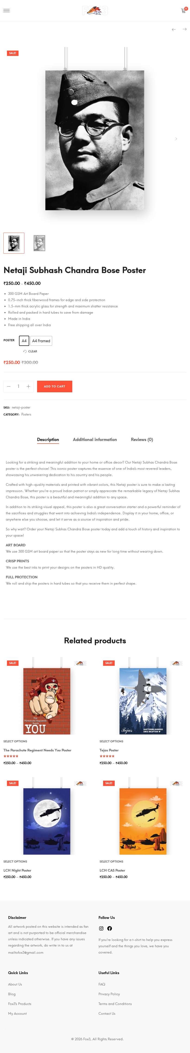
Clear (32, 351)
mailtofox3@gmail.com (25, 952)
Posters (26, 414)
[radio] (24, 340)
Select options (15, 741)
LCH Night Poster (17, 870)
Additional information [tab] (95, 439)
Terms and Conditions (115, 1004)
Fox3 (86, 1039)
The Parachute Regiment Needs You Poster (37, 750)
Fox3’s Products (19, 1004)
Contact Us (106, 1013)
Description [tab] (48, 439)
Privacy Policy (109, 994)
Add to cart (54, 386)
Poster (8, 340)
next (176, 139)
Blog (12, 994)
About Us (15, 984)
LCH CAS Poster (112, 870)
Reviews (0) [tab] (142, 439)
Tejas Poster (109, 750)
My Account (17, 1013)
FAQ (101, 984)
